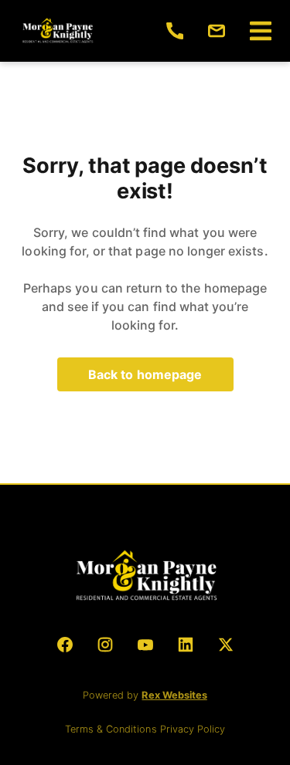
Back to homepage (145, 374)
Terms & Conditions (112, 729)
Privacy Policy (192, 729)
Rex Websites (174, 695)
